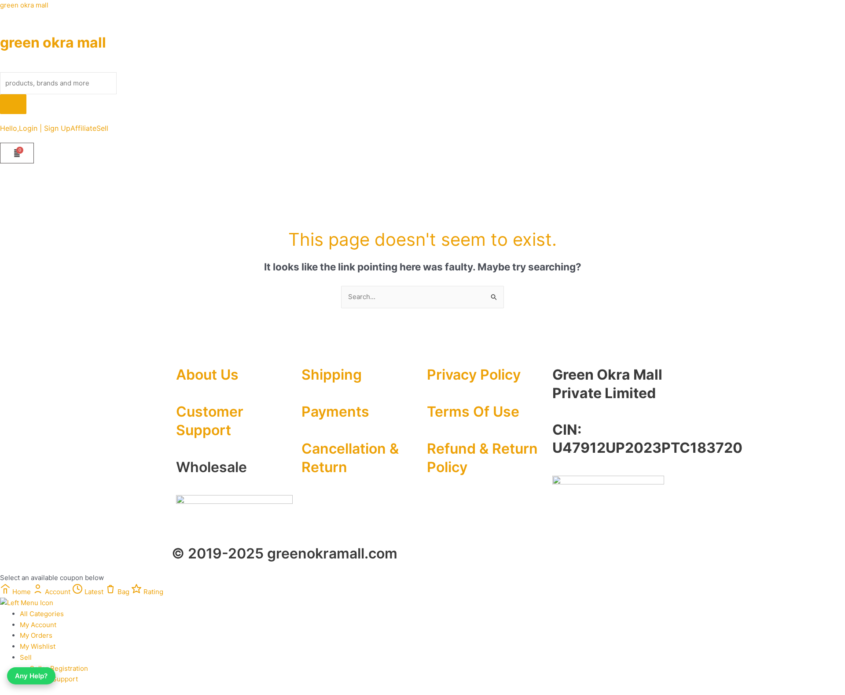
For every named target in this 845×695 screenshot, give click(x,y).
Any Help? (31, 676)
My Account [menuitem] (38, 625)
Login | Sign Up (44, 128)
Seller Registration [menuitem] (59, 668)
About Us (207, 374)
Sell (102, 128)
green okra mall (24, 5)
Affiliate (83, 128)
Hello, (9, 128)
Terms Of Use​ (473, 411)
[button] (104, 128)
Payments (335, 411)
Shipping (331, 374)
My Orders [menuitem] (36, 635)
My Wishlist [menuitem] (37, 646)
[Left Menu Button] (26, 602)
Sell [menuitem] (26, 657)
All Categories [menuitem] (42, 614)
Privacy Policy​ (474, 374)
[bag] (17, 153)
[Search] (13, 104)
